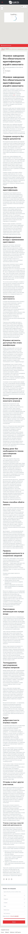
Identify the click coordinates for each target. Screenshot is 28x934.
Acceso (2, 932)
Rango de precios (6, 916)
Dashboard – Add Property (15, 932)
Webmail (7, 932)
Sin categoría (7, 71)
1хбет (14, 95)
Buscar (14, 922)
